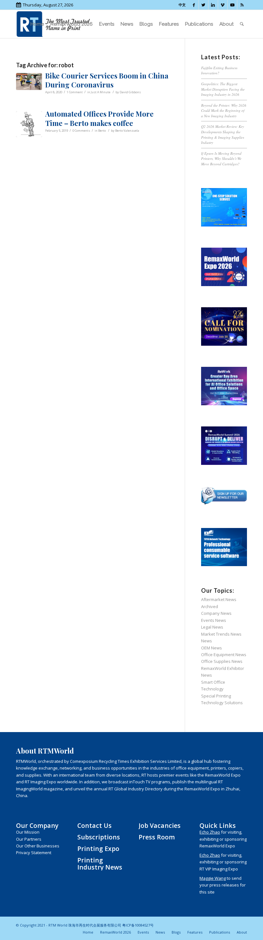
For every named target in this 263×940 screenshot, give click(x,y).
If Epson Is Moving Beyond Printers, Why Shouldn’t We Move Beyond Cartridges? (221, 158)
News (206, 641)
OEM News (211, 648)
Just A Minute (100, 92)
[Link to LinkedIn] (213, 5)
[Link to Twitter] (203, 5)
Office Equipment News (223, 654)
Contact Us (94, 825)
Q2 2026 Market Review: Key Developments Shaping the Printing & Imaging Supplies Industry (222, 134)
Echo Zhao (209, 832)
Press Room (157, 837)
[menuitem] (37, 24)
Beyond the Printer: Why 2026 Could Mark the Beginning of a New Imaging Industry (223, 110)
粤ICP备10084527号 (138, 925)
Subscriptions (98, 837)
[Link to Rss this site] (242, 5)
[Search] (242, 24)
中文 (182, 4)
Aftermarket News (218, 599)
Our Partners (28, 839)
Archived (209, 606)
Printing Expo (98, 848)
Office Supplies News (221, 661)
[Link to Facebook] (194, 5)
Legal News (212, 627)
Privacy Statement (33, 852)
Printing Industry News (99, 863)
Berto (102, 130)
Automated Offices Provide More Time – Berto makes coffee (99, 118)
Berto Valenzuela (127, 130)
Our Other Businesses (37, 846)
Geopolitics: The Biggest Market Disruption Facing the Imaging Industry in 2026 (223, 89)
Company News (216, 613)
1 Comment (75, 92)
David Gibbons (130, 92)
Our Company (37, 825)
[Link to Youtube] (232, 5)
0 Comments (81, 130)
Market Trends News (221, 634)
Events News (213, 620)
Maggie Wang (212, 878)
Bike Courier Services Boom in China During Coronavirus (106, 80)
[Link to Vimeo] (222, 5)
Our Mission (27, 832)
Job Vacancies (160, 825)
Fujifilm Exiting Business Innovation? (219, 70)
